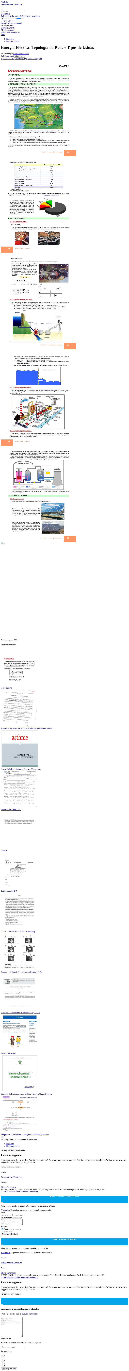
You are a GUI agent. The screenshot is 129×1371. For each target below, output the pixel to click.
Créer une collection (9, 1234)
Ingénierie (10, 39)
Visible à (4, 1226)
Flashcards (17, 4)
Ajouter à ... (19, 56)
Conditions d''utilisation (28, 1192)
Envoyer (13, 1369)
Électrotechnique (12, 41)
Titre (3, 1212)
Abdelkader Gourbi (21, 54)
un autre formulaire (29, 1314)
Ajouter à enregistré (34, 59)
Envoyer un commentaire (11, 1167)
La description (11, 1217)
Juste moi (8, 1232)
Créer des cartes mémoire (30, 16)
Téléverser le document (10, 16)
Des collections (16, 23)
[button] (6, 640)
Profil (3, 35)
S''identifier (5, 14)
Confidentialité (13, 1192)
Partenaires (11, 1187)
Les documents (7, 4)
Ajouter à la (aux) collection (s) (13, 59)
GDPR (4, 1192)
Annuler (5, 1369)
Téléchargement (7, 56)
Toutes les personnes (12, 1229)
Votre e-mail (6, 1338)
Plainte (3, 1187)
